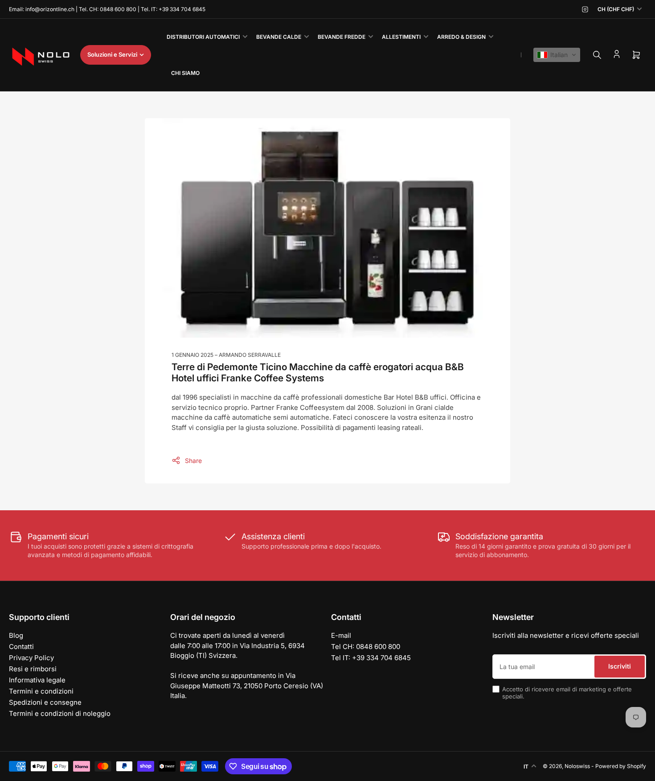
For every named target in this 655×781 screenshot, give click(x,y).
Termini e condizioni (41, 691)
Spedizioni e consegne (45, 702)
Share (193, 460)
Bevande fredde (341, 36)
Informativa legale (37, 680)
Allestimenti (401, 36)
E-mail (341, 635)
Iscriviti (619, 666)
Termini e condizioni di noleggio (60, 713)
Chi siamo (185, 73)
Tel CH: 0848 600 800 (365, 646)
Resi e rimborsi (33, 669)
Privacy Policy (31, 657)
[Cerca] (597, 55)
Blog (16, 635)
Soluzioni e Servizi (112, 54)
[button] (556, 55)
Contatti (21, 646)
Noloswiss (577, 766)
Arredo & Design (461, 36)
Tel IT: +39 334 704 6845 (371, 657)
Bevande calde (278, 36)
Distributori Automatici (203, 36)
